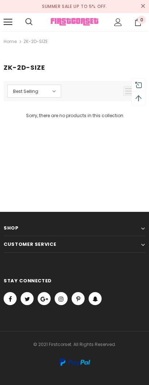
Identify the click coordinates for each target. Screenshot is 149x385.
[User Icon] (118, 22)
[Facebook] (10, 298)
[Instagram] (61, 298)
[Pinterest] (78, 298)
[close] (142, 6)
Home (10, 41)
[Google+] (44, 298)
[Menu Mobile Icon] (8, 22)
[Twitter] (27, 298)
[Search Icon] (29, 22)
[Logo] (74, 22)
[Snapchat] (95, 298)
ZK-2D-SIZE (36, 41)
